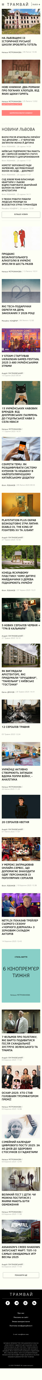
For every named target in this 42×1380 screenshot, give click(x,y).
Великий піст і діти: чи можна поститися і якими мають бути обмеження (19, 1199)
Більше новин (21, 214)
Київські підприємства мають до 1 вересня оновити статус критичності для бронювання (21, 154)
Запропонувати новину (21, 113)
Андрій (12, 373)
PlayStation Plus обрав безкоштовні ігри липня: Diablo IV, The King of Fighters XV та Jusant (20, 525)
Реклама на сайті (21, 1317)
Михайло (10, 208)
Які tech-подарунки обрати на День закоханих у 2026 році (18, 309)
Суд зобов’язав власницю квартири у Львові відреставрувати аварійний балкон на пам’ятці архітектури (19, 185)
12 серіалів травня (16, 727)
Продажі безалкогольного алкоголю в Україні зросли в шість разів (17, 259)
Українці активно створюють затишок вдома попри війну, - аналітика (17, 774)
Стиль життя (21, 957)
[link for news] (21, 21)
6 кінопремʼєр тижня (21, 972)
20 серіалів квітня (15, 822)
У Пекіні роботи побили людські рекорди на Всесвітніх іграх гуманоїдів (19, 202)
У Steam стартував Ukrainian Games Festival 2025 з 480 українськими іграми (20, 361)
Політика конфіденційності (21, 1326)
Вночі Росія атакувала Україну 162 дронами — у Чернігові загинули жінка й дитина (21, 140)
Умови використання (21, 1321)
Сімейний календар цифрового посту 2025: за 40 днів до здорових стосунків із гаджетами (21, 1147)
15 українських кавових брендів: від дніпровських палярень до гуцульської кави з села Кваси (20, 415)
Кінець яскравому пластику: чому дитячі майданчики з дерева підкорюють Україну (19, 577)
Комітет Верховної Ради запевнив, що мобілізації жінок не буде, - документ (18, 168)
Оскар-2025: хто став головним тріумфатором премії (20, 1096)
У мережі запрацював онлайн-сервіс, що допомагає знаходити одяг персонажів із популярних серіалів (18, 871)
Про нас (21, 1313)
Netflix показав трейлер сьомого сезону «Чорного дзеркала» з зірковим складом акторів (20, 927)
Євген (8, 692)
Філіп (8, 146)
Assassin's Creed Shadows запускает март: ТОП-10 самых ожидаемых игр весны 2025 (21, 1252)
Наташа (11, 52)
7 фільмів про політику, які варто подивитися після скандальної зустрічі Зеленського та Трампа (20, 1043)
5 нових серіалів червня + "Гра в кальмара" (21, 626)
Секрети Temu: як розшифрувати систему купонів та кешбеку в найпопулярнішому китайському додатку (19, 470)
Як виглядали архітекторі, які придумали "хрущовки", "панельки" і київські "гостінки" (19, 677)
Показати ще (21, 1275)
